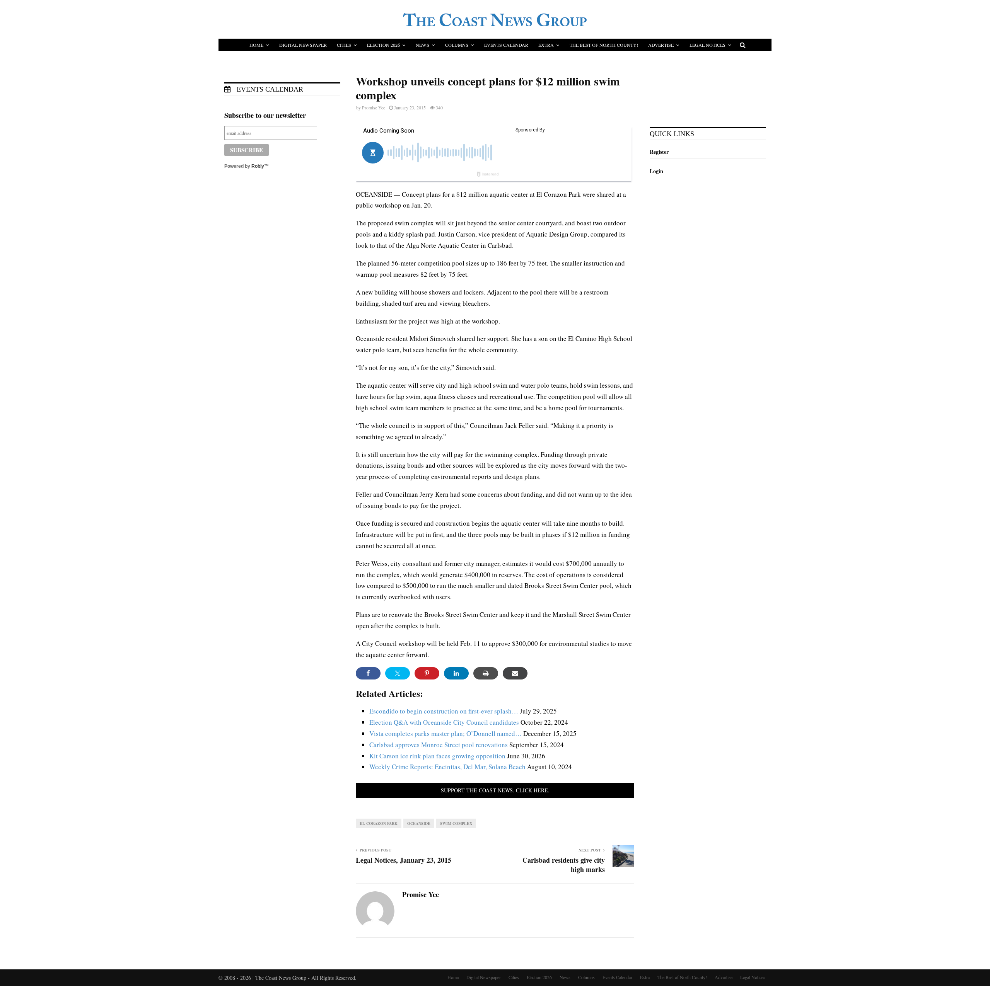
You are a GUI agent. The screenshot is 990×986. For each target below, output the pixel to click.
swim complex (456, 823)
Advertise (661, 45)
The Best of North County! (604, 45)
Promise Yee (373, 107)
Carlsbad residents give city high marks (563, 864)
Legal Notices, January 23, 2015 (403, 860)
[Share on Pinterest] (427, 673)
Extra (546, 45)
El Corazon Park (379, 823)
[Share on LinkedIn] (456, 673)
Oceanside (418, 823)
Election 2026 (383, 45)
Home (256, 45)
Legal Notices (707, 45)
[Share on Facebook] (368, 673)
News (422, 45)
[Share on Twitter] (397, 673)
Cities (344, 45)
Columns (456, 45)
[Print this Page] (485, 673)
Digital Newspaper (303, 45)
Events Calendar (506, 45)
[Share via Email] (515, 673)
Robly (257, 166)
